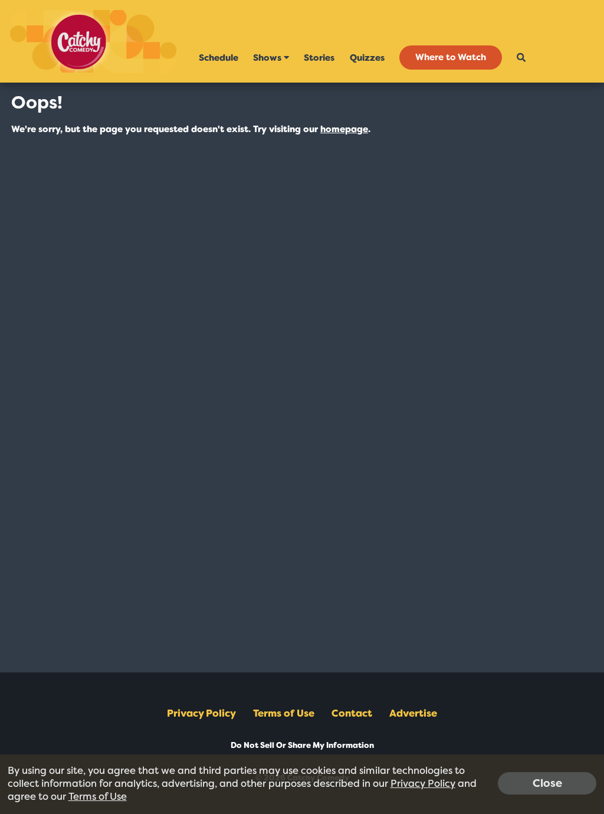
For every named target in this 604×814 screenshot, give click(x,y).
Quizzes (367, 58)
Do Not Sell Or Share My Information (302, 745)
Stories (319, 58)
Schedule (218, 58)
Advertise (413, 713)
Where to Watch (450, 58)
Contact (351, 713)
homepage (344, 129)
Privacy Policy (201, 713)
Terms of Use (283, 713)
